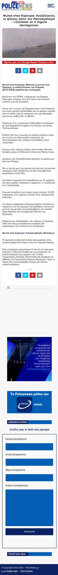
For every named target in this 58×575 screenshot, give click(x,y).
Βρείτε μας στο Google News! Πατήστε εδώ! (29, 62)
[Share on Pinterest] (33, 70)
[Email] (40, 70)
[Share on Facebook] (18, 70)
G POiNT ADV (11, 571)
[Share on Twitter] (25, 70)
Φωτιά (5, 84)
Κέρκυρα (19, 233)
